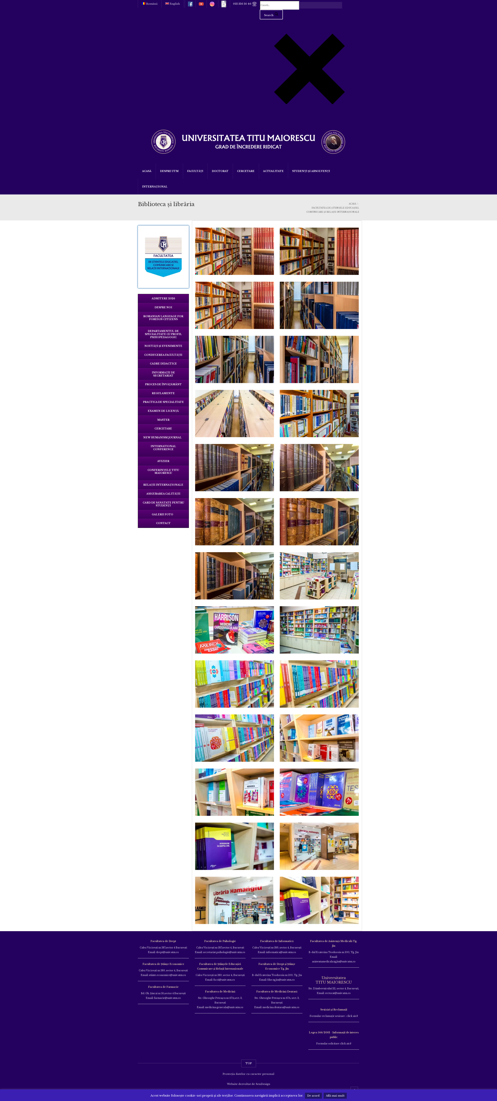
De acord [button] (313, 1095)
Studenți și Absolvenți (311, 171)
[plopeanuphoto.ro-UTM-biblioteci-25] (234, 467)
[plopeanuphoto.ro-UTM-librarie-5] (319, 684)
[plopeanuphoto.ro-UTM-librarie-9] (319, 792)
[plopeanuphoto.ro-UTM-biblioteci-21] (234, 359)
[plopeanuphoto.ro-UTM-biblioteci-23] (234, 413)
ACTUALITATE (273, 171)
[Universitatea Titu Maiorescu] (248, 141)
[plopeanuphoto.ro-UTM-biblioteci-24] (319, 413)
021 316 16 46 (242, 3)
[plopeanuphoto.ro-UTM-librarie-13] (234, 846)
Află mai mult (335, 1095)
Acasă (146, 171)
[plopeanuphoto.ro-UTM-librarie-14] (319, 900)
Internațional (155, 186)
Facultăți (195, 171)
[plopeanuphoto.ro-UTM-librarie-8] (234, 792)
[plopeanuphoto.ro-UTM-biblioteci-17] (234, 251)
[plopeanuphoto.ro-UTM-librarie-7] (319, 738)
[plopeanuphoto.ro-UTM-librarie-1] (319, 575)
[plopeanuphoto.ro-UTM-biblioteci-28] (319, 521)
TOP (248, 1063)
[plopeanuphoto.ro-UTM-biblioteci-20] (319, 305)
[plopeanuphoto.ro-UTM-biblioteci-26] (319, 467)
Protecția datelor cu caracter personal (248, 1074)
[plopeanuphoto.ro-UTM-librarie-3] (319, 630)
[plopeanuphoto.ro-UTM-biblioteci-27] (234, 521)
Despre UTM (169, 171)
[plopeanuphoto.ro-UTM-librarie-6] (234, 738)
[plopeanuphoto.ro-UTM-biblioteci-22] (319, 359)
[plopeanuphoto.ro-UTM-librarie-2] (234, 630)
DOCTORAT (220, 171)
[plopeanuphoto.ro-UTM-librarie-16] (319, 846)
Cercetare (246, 171)
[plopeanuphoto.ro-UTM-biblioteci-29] (234, 575)
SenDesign (263, 1084)
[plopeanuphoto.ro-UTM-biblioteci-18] (319, 251)
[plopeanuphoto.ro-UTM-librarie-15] (234, 900)
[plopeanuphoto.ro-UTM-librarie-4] (234, 684)
